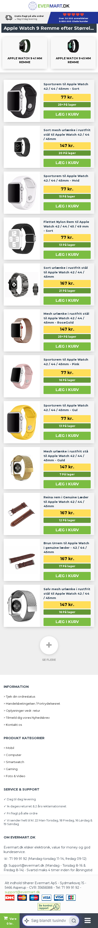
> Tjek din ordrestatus (19, 696)
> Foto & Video (14, 776)
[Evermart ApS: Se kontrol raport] (49, 906)
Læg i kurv (67, 114)
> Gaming (11, 769)
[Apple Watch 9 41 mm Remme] (24, 53)
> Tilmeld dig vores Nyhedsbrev (27, 717)
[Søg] (74, 921)
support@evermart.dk (22, 892)
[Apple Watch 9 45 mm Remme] (73, 53)
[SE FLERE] (49, 645)
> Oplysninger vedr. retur (22, 710)
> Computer (12, 755)
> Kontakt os (13, 724)
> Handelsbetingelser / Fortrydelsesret (32, 703)
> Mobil (9, 748)
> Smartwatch (14, 762)
